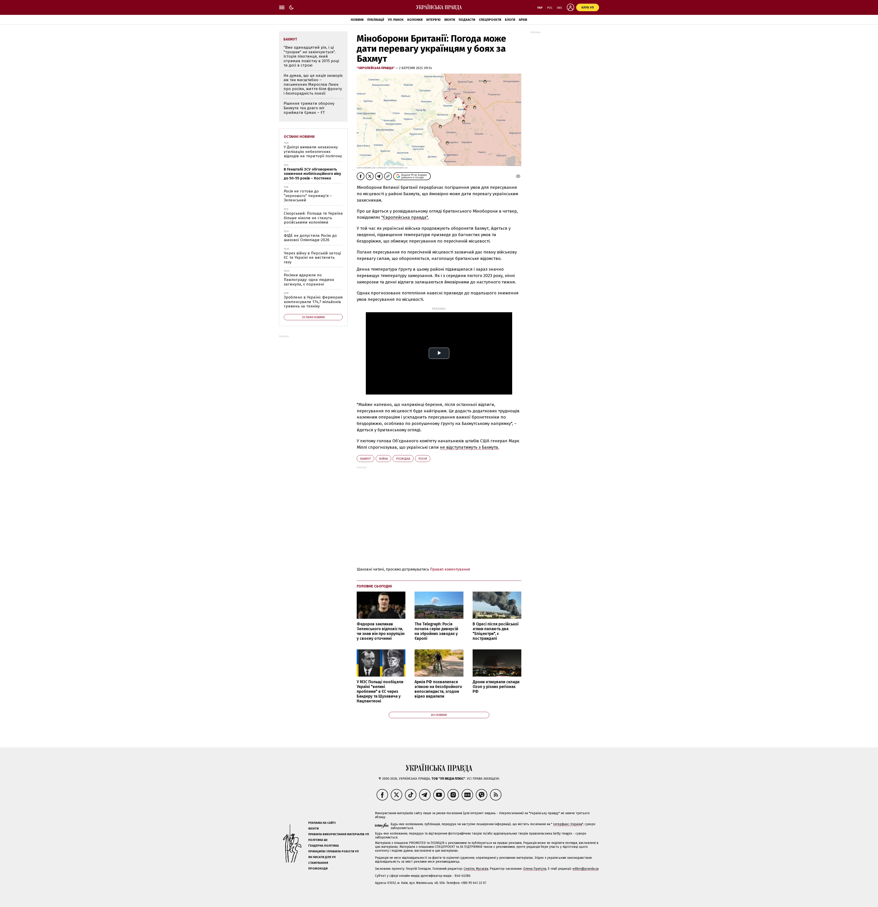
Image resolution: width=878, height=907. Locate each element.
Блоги (510, 20)
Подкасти (467, 20)
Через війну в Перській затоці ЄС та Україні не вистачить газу (312, 257)
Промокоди (318, 868)
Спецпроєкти (490, 20)
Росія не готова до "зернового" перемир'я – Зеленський (308, 196)
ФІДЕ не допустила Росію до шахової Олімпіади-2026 (310, 238)
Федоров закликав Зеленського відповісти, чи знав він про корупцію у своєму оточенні (381, 631)
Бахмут (365, 458)
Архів (523, 20)
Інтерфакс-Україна (567, 824)
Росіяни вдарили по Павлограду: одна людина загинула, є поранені (309, 279)
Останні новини (299, 136)
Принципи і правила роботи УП (333, 851)
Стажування (318, 862)
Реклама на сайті (322, 822)
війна (383, 458)
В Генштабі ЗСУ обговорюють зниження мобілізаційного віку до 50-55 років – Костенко (312, 174)
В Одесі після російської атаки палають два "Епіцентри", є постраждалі (496, 631)
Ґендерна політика (323, 845)
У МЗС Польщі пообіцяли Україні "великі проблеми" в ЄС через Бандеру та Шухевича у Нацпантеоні (380, 692)
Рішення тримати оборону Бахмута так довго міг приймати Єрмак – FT (309, 108)
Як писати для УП (322, 857)
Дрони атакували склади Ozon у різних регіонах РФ (496, 687)
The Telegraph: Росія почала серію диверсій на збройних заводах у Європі (436, 631)
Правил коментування (450, 569)
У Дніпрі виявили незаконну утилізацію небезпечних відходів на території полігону (313, 151)
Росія (422, 458)
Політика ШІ (317, 840)
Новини (357, 20)
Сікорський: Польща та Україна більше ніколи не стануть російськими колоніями (313, 218)
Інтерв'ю (433, 20)
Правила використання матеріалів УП (338, 834)
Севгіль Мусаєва (476, 869)
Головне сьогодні (374, 586)
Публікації (375, 20)
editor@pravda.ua (586, 869)
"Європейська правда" (376, 68)
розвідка (403, 458)
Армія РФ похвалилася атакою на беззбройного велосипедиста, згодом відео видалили (438, 689)
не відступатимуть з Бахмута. (469, 447)
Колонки (415, 20)
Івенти (449, 20)
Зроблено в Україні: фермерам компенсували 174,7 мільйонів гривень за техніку (313, 302)
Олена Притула (534, 869)
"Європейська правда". (405, 217)
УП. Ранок (396, 20)
